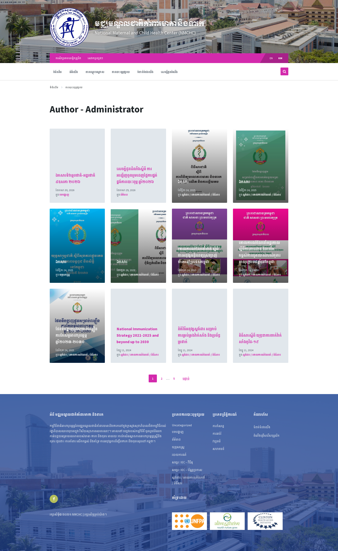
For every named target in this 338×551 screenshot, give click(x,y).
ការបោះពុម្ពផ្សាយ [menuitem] (121, 72)
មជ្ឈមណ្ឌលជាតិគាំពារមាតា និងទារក (149, 24)
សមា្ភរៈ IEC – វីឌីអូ (182, 462)
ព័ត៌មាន (124, 194)
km (280, 58)
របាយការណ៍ (179, 455)
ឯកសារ (183, 181)
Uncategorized (182, 425)
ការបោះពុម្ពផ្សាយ (74, 87)
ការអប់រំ (217, 433)
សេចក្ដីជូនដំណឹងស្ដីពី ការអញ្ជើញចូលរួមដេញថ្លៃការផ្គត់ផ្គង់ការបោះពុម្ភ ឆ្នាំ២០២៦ (137, 175)
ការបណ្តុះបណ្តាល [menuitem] (95, 72)
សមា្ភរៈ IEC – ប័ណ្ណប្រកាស (187, 470)
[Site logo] (69, 46)
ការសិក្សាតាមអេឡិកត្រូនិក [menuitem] (68, 58)
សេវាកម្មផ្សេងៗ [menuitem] (95, 58)
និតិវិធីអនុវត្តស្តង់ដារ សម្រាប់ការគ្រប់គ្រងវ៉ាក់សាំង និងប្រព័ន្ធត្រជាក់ (199, 335)
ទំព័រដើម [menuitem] (57, 72)
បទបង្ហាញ (64, 194)
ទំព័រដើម (54, 87)
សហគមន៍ (218, 449)
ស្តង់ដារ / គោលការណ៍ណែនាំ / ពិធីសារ (201, 194)
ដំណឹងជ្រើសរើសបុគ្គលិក (267, 435)
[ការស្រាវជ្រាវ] (284, 71)
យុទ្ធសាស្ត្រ (64, 274)
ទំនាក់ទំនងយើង (262, 427)
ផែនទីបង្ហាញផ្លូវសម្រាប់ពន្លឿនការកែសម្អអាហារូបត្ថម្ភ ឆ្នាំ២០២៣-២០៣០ (76, 335)
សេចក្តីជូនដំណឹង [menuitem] (169, 72)
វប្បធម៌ (217, 441)
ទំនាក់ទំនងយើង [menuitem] (145, 72)
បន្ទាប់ (186, 378)
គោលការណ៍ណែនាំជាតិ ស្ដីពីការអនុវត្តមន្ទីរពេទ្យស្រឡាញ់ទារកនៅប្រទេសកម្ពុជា (198, 255)
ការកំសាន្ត (218, 426)
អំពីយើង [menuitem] (73, 72)
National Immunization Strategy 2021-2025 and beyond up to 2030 (138, 335)
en (271, 58)
